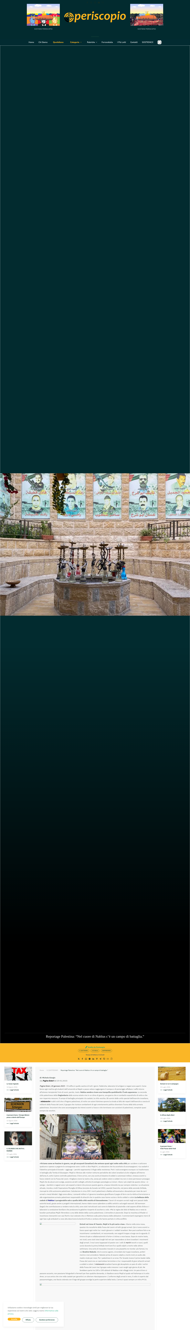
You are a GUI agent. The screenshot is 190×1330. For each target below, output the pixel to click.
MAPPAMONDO (106, 1051)
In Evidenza (95, 1051)
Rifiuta (28, 1320)
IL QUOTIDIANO (83, 1051)
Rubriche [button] (91, 42)
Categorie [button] (74, 42)
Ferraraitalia (107, 42)
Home (31, 42)
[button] (159, 42)
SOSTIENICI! (147, 42)
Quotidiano (58, 42)
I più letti (121, 42)
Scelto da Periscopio (96, 1047)
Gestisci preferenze (47, 1320)
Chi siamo (43, 42)
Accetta (14, 1319)
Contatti (134, 42)
